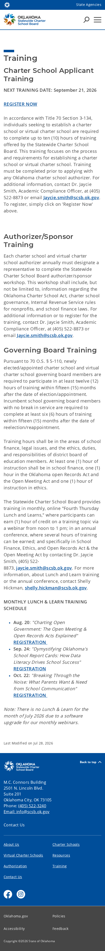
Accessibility (14, 928)
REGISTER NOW (20, 104)
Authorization (15, 866)
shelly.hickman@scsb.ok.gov (56, 588)
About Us (11, 844)
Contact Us (14, 825)
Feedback (60, 928)
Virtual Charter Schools (23, 855)
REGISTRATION (30, 642)
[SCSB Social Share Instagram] (21, 894)
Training (59, 866)
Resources (61, 855)
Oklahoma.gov (16, 916)
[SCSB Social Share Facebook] (8, 894)
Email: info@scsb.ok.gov (27, 811)
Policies (58, 916)
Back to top (88, 762)
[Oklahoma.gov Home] (7, 4)
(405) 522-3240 (32, 805)
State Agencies (88, 4)
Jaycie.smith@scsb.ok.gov (71, 197)
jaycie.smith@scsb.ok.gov (44, 568)
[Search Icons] (86, 20)
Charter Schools (66, 844)
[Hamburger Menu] (97, 20)
